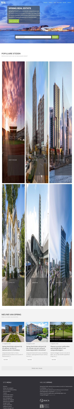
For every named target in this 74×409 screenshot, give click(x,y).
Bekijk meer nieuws (37, 368)
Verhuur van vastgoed (8, 388)
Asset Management (7, 398)
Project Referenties (7, 404)
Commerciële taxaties (8, 394)
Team (55, 2)
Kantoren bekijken (55, 37)
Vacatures (59, 2)
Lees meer (6, 359)
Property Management (8, 408)
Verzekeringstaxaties (8, 396)
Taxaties (5, 393)
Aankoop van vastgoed (8, 399)
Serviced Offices (7, 391)
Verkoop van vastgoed (8, 401)
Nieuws (64, 2)
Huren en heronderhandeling (9, 389)
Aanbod (50, 2)
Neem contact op (14, 21)
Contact (69, 2)
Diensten (45, 2)
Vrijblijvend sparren (7, 406)
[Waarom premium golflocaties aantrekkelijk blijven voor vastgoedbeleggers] (61, 332)
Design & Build (6, 403)
